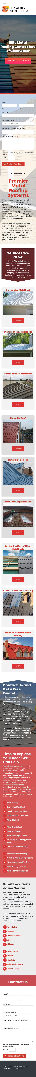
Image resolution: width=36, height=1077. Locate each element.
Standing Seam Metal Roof (17, 811)
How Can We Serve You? (10, 136)
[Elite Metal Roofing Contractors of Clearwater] (15, 9)
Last (20, 108)
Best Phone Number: (9, 120)
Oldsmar (10, 944)
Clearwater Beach (14, 936)
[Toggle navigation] (4, 3)
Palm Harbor (12, 927)
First (3, 108)
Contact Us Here (17, 60)
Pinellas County (13, 969)
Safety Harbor (12, 951)
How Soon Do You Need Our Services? (14, 128)
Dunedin (10, 931)
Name (4, 102)
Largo (9, 940)
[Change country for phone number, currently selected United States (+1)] (4, 124)
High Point (11, 960)
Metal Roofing (12, 803)
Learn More (18, 321)
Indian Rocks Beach (15, 964)
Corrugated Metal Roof (16, 807)
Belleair (10, 956)
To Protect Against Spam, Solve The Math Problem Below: (18, 153)
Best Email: (6, 112)
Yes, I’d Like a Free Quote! (13, 164)
